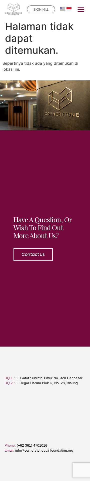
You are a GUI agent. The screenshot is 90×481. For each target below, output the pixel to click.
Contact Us (33, 254)
